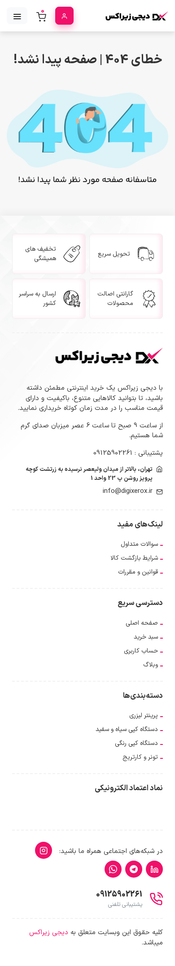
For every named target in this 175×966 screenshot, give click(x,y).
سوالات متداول (139, 544)
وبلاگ (150, 665)
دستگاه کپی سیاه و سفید (127, 729)
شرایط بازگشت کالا (134, 558)
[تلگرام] (133, 869)
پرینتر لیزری (143, 715)
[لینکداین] (154, 869)
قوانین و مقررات (138, 572)
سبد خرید (146, 637)
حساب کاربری (141, 651)
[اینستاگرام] (43, 850)
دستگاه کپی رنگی (136, 743)
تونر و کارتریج (140, 757)
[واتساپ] (113, 869)
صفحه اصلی (142, 623)
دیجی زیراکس (48, 932)
